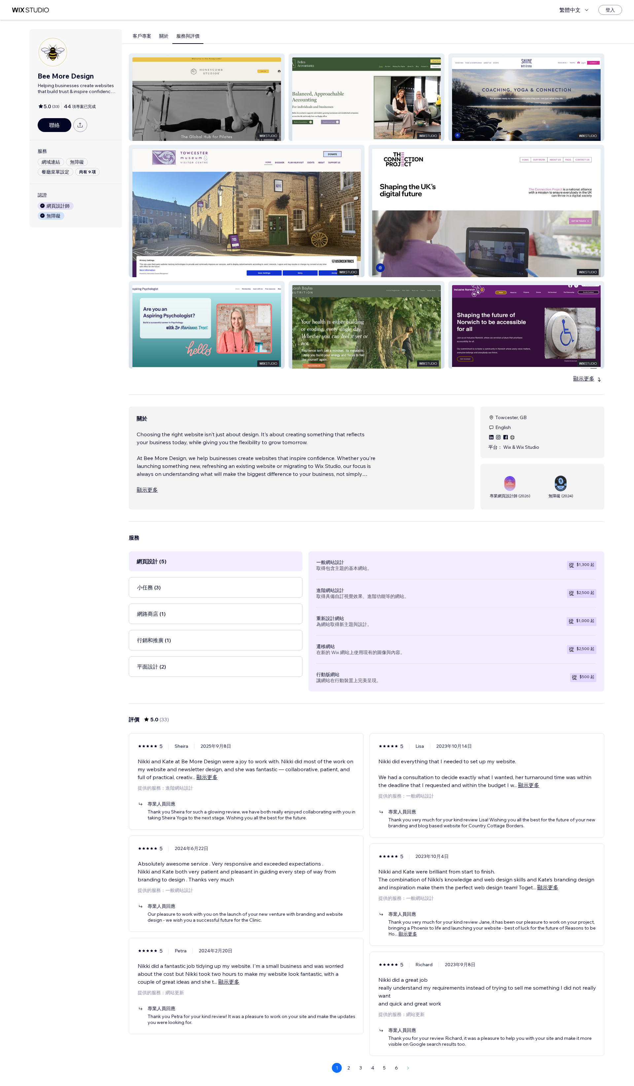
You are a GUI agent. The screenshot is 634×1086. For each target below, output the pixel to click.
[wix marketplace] (30, 10)
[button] (207, 97)
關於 (163, 36)
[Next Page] (408, 1068)
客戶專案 (142, 36)
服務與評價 (187, 36)
